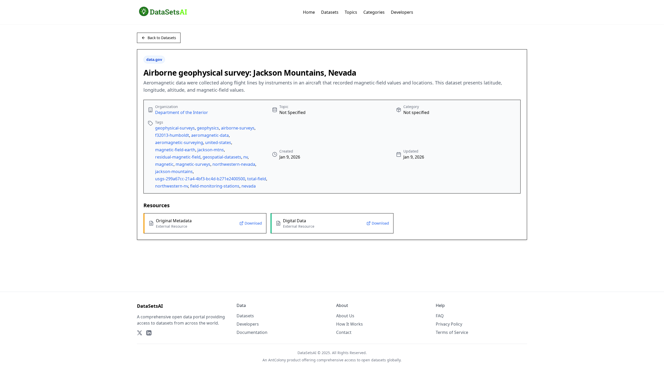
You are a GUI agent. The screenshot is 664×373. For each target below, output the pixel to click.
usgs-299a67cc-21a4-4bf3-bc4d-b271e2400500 (200, 179)
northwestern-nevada (233, 164)
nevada (248, 186)
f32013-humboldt (172, 135)
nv (245, 157)
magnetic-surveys (193, 164)
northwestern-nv (171, 186)
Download (253, 223)
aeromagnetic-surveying (179, 142)
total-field (256, 179)
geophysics (208, 128)
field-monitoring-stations (214, 186)
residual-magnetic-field (177, 157)
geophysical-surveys (175, 128)
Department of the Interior (181, 112)
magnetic (164, 164)
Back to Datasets (162, 37)
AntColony (277, 359)
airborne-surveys (237, 128)
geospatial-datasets (222, 157)
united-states (218, 142)
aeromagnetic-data (210, 135)
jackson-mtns (210, 150)
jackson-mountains (174, 171)
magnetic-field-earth (175, 150)
